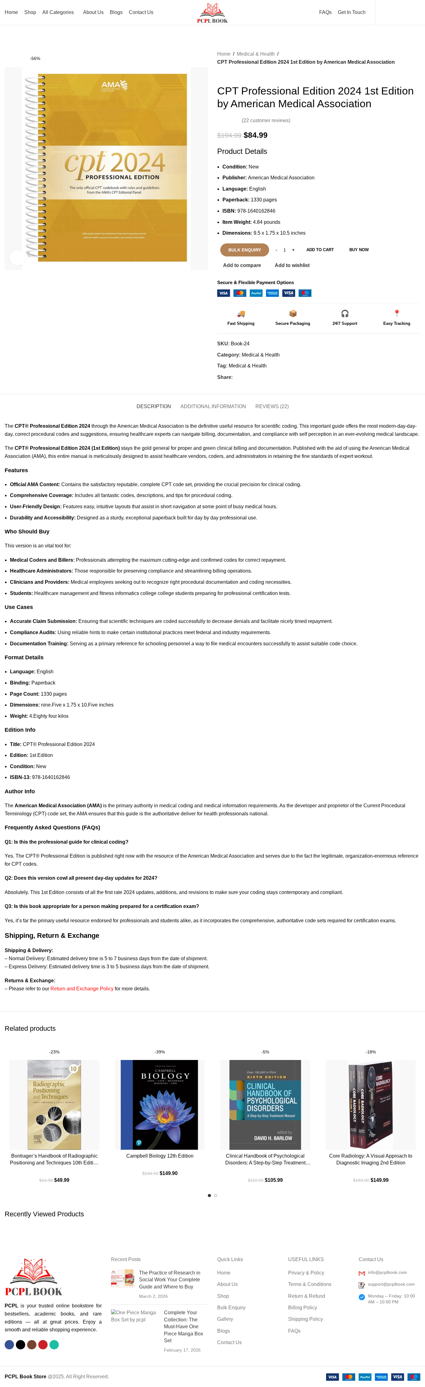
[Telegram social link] (272, 377)
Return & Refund (306, 1296)
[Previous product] (220, 75)
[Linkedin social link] (257, 377)
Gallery (225, 1319)
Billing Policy (302, 1307)
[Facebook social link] (236, 377)
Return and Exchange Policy (82, 988)
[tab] (154, 403)
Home (224, 54)
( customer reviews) (266, 120)
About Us (227, 1284)
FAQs (294, 1331)
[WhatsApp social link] (265, 377)
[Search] (394, 12)
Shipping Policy (305, 1319)
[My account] (384, 12)
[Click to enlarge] (17, 257)
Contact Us (229, 1342)
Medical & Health (256, 54)
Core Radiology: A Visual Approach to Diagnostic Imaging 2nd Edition (370, 1159)
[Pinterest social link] (250, 377)
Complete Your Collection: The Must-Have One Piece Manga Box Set (183, 1326)
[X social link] (243, 377)
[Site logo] (212, 12)
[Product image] (371, 1097)
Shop (223, 1296)
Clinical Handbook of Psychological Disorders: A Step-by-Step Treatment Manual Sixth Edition (265, 1160)
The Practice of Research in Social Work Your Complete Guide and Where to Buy (169, 1279)
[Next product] (233, 75)
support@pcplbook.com (391, 1284)
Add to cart (320, 249)
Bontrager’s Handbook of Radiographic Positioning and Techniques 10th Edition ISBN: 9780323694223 (54, 1160)
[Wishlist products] (405, 12)
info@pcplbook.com (387, 1272)
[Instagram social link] (31, 1344)
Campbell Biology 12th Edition (160, 1156)
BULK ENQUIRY (244, 249)
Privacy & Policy (306, 1272)
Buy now (359, 249)
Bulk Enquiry (231, 1307)
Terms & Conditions (309, 1284)
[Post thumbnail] (122, 1284)
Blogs (223, 1331)
